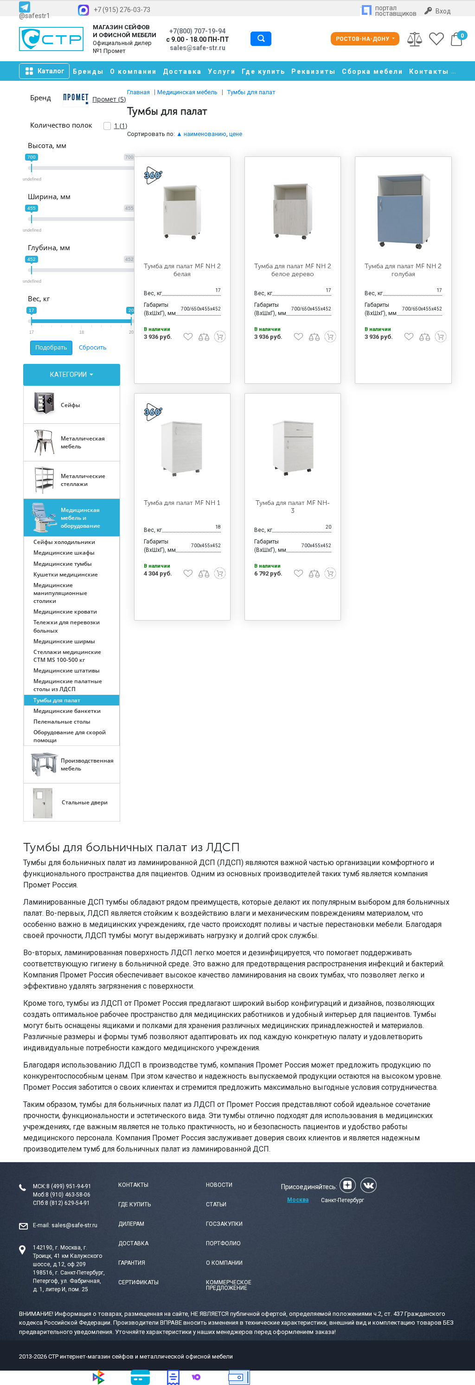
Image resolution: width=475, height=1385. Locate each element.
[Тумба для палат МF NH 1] (182, 447)
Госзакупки (224, 1224)
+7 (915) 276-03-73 (122, 9)
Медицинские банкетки (67, 711)
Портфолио (223, 1243)
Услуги (222, 71)
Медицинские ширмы (64, 641)
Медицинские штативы (66, 670)
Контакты (429, 71)
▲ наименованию (201, 133)
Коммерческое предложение (228, 1285)
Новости (219, 1185)
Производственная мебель (87, 764)
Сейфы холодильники (64, 542)
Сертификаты (138, 1282)
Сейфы (70, 405)
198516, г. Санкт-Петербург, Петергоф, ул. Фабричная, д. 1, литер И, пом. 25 (69, 1281)
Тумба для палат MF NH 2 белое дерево (292, 270)
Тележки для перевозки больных (66, 626)
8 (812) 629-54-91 (67, 1203)
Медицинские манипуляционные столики (60, 593)
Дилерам (131, 1224)
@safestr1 (34, 15)
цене (235, 133)
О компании (133, 71)
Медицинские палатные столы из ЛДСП (67, 685)
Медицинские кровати (65, 611)
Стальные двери (85, 802)
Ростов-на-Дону (363, 39)
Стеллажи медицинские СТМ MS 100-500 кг (67, 656)
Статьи (216, 1204)
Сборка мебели (372, 71)
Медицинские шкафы (64, 553)
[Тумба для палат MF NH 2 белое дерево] (292, 211)
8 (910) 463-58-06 (67, 1194)
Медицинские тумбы (62, 564)
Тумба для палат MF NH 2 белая (182, 270)
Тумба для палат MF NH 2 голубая (403, 270)
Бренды (88, 71)
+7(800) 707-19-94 (197, 31)
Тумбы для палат (56, 700)
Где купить (263, 71)
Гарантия (131, 1263)
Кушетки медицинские (65, 574)
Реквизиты (313, 71)
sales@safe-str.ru (74, 1225)
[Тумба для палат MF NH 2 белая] (182, 211)
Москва (297, 1200)
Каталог (51, 71)
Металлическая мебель (83, 442)
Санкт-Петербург (342, 1200)
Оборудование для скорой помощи (69, 736)
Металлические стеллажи (83, 480)
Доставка (182, 71)
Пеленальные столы (61, 721)
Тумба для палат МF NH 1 (182, 503)
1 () (120, 125)
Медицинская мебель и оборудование (80, 518)
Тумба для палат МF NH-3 (293, 507)
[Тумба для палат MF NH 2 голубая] (403, 211)
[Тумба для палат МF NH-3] (292, 447)
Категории (69, 374)
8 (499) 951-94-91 (68, 1186)
